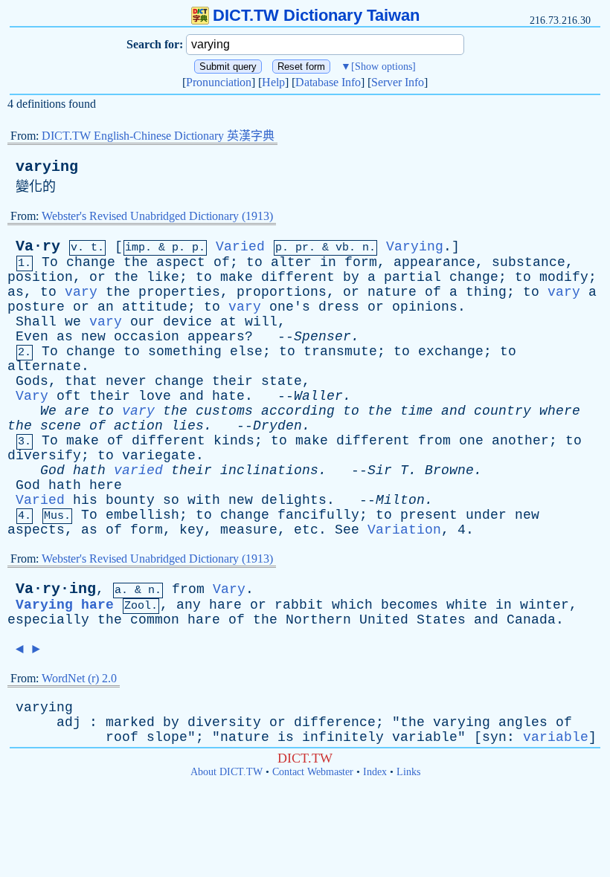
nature (392, 292)
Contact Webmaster (312, 771)
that (81, 381)
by (351, 277)
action (138, 425)
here (105, 485)
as (15, 292)
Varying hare (65, 605)
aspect (180, 262)
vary (81, 292)
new (93, 336)
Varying (414, 246)
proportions (282, 292)
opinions (425, 307)
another (520, 440)
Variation (404, 529)
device (187, 321)
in (328, 262)
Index (375, 771)
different (298, 277)
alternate (44, 366)
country (502, 411)
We (48, 411)
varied (138, 470)
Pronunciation (218, 82)
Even (32, 336)
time (416, 411)
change (90, 262)
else (246, 351)
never (126, 381)
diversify (44, 455)
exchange (451, 351)
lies (187, 425)
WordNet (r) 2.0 (79, 678)
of (222, 262)
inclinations (269, 470)
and (191, 396)
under (486, 515)
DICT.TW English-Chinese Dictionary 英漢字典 (158, 135)
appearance (434, 262)
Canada (531, 619)
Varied (240, 246)
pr (302, 248)
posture (36, 307)
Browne (449, 470)
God (52, 470)
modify (563, 277)
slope (167, 737)
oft (69, 396)
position (40, 277)
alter (291, 262)
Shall (36, 321)
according (298, 411)
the (135, 262)
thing (486, 292)
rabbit (299, 605)
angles (523, 722)
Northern (318, 619)
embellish (142, 515)
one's (289, 307)
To (50, 262)
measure (248, 529)
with (203, 500)
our (142, 321)
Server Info (397, 82)
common (154, 619)
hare (225, 605)
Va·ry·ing (56, 589)
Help (273, 82)
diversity (224, 722)
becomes (409, 605)
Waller (318, 396)
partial (412, 277)
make (236, 277)
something (185, 351)
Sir (379, 470)
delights (294, 500)
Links (408, 771)
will (261, 321)
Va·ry (38, 246)
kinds (234, 440)
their (232, 381)
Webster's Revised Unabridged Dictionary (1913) (157, 216)
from (434, 440)
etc (306, 529)
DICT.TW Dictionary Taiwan (316, 15)
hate (228, 396)
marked (130, 722)
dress (338, 307)
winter (544, 605)
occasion (146, 336)
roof (122, 737)
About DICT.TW (226, 771)
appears (216, 336)
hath (89, 470)
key (191, 529)
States (441, 619)
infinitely (343, 737)
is (285, 737)
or (97, 277)
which (352, 605)
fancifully (318, 515)
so (171, 500)
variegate (159, 455)
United (383, 619)
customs (224, 411)
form (360, 262)
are (77, 411)
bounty (130, 500)
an (105, 307)
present (429, 515)
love (154, 396)
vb (342, 248)
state (281, 381)
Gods (32, 381)
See (347, 529)
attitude (154, 307)
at (228, 321)
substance (528, 262)
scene (60, 425)
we (73, 321)
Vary (32, 396)
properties (179, 292)
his (85, 500)
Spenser (322, 336)
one (471, 440)
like (163, 277)
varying (47, 166)
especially (48, 619)
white (466, 605)
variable (425, 737)
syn (494, 737)
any (188, 605)
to (254, 262)
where (559, 411)
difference (335, 722)
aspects (36, 529)
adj (69, 722)
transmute (340, 351)
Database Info (328, 82)
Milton (400, 500)
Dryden (277, 425)
